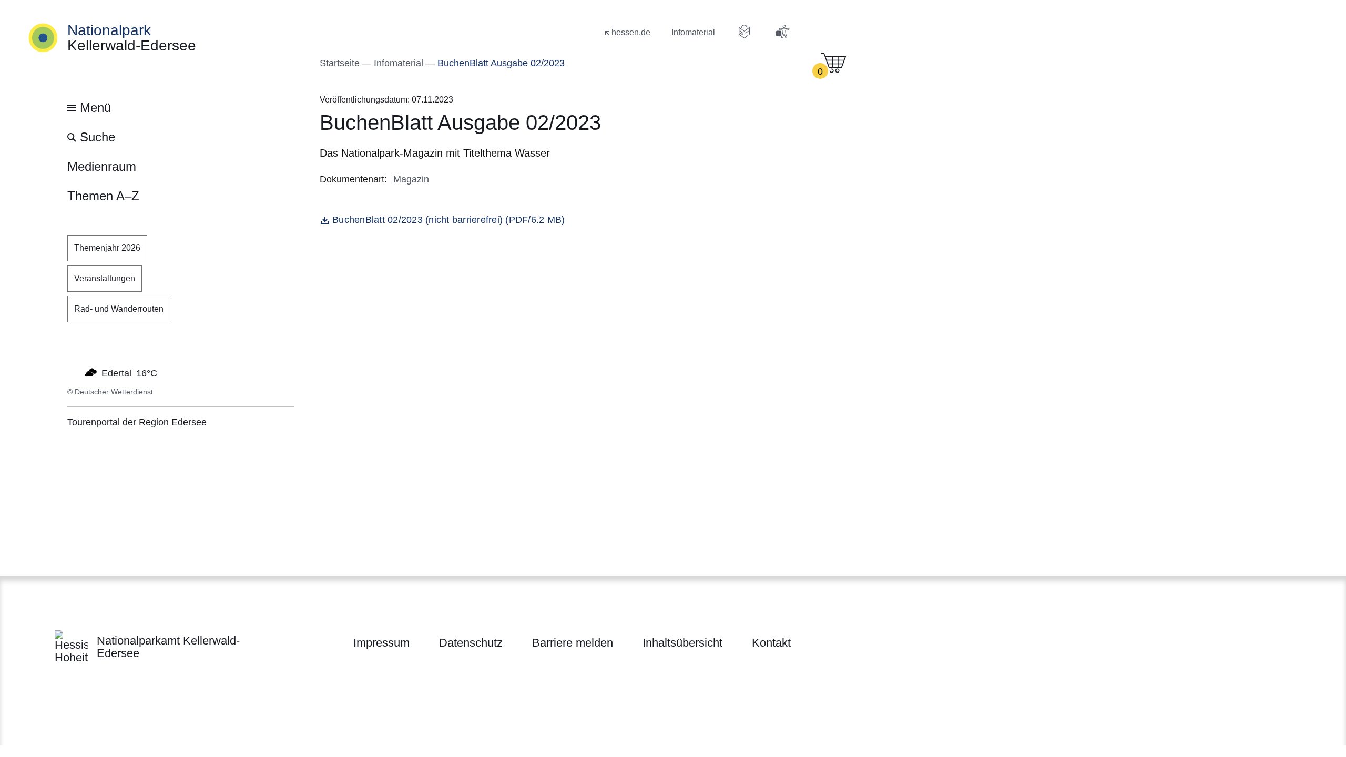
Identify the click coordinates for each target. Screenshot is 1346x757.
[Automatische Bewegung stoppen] (73, 372)
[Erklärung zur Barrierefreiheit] (782, 31)
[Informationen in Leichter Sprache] (744, 31)
